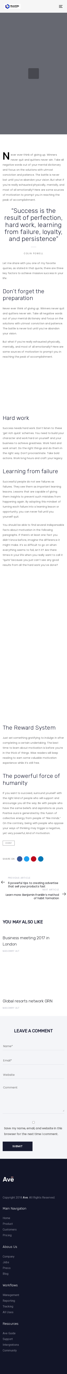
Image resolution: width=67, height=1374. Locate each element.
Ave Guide (9, 1333)
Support (8, 1339)
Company (8, 1256)
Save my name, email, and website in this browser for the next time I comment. (33, 1131)
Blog (6, 1273)
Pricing (7, 1235)
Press (7, 1268)
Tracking (8, 1306)
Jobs (6, 1262)
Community (10, 1350)
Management (11, 1295)
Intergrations (11, 1344)
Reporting (9, 1300)
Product (8, 1224)
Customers (10, 1229)
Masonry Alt (11, 950)
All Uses (8, 1312)
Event (9, 843)
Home (6, 1218)
